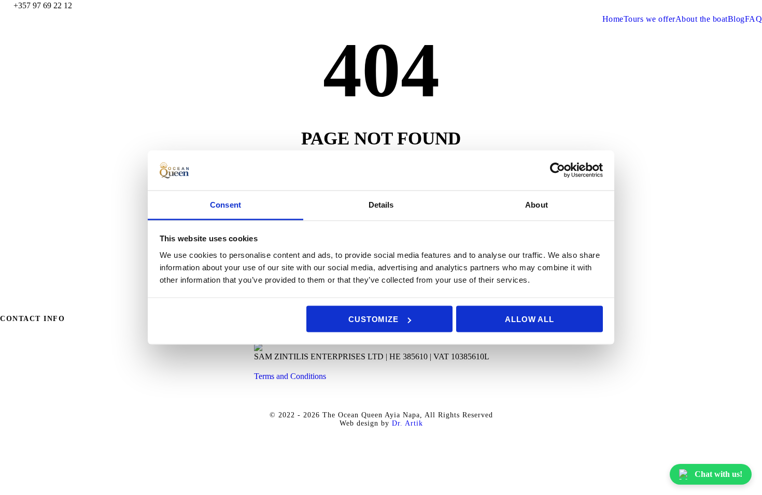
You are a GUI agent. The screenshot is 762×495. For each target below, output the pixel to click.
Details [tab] (381, 204)
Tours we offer (649, 18)
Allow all (529, 319)
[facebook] (720, 5)
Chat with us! (718, 474)
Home (613, 18)
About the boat (701, 18)
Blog (736, 18)
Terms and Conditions (290, 376)
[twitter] (740, 5)
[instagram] (759, 5)
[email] (701, 5)
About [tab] (536, 204)
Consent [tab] (225, 204)
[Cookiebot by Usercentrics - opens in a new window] (557, 170)
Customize (373, 319)
